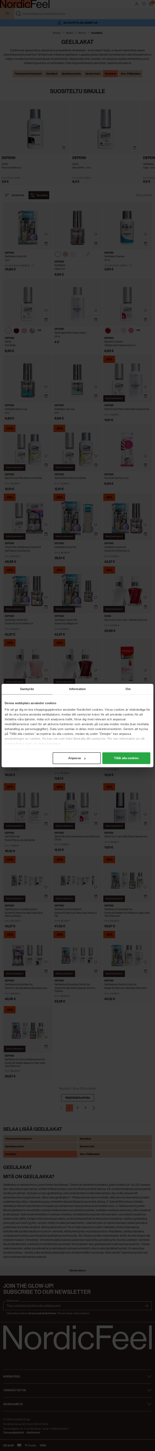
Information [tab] (77, 689)
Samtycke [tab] (27, 689)
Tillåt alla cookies (126, 758)
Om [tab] (128, 689)
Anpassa (74, 758)
